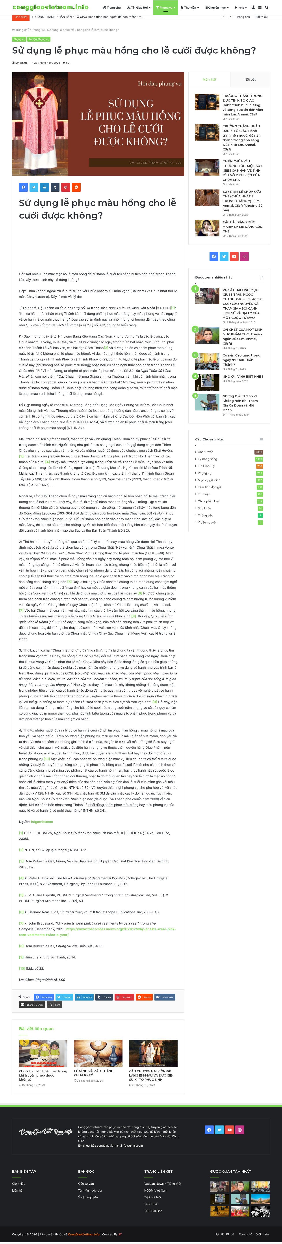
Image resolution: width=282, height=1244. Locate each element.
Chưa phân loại (208, 501)
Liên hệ (17, 1190)
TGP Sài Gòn (153, 1211)
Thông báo (205, 515)
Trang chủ (113, 7)
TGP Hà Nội (152, 1197)
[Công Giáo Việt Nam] (50, 8)
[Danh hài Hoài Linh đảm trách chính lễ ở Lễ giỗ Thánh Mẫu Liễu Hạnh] (240, 1211)
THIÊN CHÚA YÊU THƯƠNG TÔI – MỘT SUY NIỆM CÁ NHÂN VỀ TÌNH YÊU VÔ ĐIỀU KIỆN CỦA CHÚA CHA (242, 170)
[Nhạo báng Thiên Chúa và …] (260, 1211)
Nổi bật (250, 79)
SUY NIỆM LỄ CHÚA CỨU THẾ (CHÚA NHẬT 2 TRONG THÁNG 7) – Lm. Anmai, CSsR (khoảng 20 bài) (243, 201)
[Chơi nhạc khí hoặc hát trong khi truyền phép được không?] (43, 1053)
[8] (133, 616)
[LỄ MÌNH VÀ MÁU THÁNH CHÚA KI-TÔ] (98, 1053)
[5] (69, 582)
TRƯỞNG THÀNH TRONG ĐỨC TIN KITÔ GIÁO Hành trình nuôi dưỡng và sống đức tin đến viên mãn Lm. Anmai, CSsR (243, 105)
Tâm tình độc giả (209, 487)
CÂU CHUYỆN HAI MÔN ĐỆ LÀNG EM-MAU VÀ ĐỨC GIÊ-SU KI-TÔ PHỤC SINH (151, 1075)
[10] (47, 759)
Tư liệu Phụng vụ (39, 39)
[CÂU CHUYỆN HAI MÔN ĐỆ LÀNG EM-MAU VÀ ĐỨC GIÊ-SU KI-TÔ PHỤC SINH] (153, 1053)
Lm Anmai (21, 62)
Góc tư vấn (205, 452)
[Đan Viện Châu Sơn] (260, 1199)
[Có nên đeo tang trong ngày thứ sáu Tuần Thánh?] (207, 361)
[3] (21, 456)
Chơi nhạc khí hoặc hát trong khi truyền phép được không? (43, 1075)
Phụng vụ (166, 7)
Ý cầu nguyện (207, 522)
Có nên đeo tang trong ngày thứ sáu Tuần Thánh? (241, 360)
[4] (47, 462)
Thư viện (189, 7)
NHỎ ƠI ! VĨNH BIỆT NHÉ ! (243, 377)
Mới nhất (209, 79)
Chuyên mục (217, 7)
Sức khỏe (204, 508)
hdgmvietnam (42, 822)
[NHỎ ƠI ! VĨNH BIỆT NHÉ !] (207, 382)
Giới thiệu (261, 17)
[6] (139, 593)
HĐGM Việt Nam (155, 1190)
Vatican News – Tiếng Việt (162, 1183)
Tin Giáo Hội (139, 7)
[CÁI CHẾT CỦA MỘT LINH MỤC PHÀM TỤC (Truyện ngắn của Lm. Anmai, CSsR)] (207, 335)
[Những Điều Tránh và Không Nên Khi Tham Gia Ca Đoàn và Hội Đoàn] (207, 402)
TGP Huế (150, 1204)
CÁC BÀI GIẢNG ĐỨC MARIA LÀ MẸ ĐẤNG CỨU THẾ (242, 226)
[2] (21, 850)
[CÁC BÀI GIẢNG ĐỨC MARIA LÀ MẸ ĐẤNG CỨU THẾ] (207, 228)
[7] (21, 610)
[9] (154, 702)
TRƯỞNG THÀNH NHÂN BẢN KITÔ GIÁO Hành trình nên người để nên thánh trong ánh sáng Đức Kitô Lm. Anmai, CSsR (114, 17)
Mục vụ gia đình (209, 480)
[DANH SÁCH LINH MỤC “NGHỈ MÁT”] (219, 1211)
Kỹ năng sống (207, 459)
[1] (173, 308)
